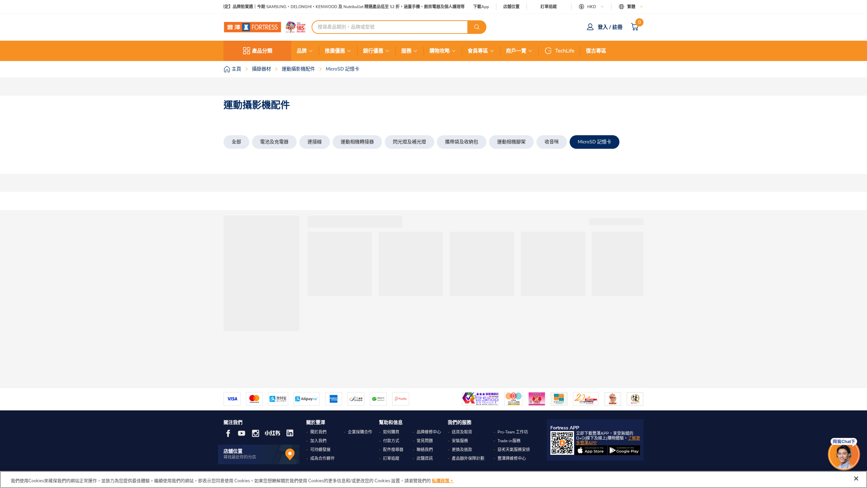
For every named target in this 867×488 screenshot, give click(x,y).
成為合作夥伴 (322, 458)
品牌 (302, 50)
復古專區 (596, 50)
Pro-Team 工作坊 (513, 432)
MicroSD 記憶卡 (594, 142)
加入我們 (318, 441)
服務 (406, 50)
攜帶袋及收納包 (461, 142)
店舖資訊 (425, 458)
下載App (481, 6)
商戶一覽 (516, 50)
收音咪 (552, 142)
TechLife (564, 50)
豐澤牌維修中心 (512, 458)
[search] (476, 27)
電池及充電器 (274, 142)
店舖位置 (511, 6)
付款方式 (391, 441)
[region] (433, 479)
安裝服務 (460, 441)
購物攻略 (439, 50)
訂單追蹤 (549, 6)
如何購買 (391, 432)
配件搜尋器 (393, 449)
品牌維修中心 (429, 432)
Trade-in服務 (509, 441)
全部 (236, 142)
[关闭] (856, 478)
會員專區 (478, 50)
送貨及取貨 (462, 432)
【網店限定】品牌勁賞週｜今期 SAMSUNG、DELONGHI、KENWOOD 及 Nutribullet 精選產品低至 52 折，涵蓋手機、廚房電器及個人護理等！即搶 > (339, 6)
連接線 (315, 142)
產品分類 (262, 50)
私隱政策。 (443, 481)
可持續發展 (320, 449)
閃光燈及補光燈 (409, 142)
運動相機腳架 (511, 142)
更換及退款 (462, 449)
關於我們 (318, 432)
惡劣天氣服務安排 (514, 449)
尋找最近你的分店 (240, 457)
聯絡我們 (425, 449)
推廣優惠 (335, 50)
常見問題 (425, 441)
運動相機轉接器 (357, 142)
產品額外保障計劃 (468, 458)
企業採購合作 (360, 432)
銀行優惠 (373, 50)
